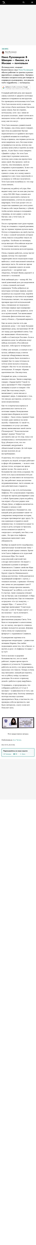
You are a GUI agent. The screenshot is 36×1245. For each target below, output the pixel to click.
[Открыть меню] (32, 2)
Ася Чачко (17, 740)
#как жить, (5, 745)
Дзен (23, 754)
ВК (16, 754)
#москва (12, 745)
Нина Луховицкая (25, 69)
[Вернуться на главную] (4, 2)
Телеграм (8, 754)
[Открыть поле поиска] (23, 2)
